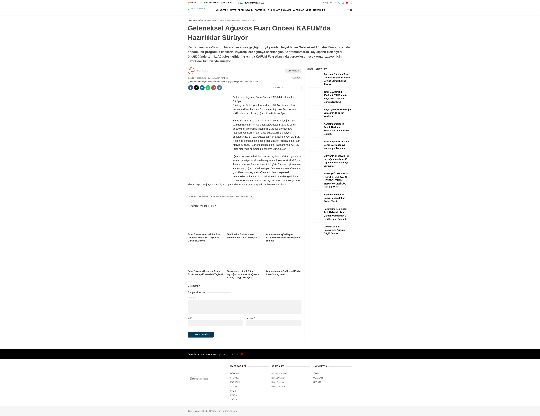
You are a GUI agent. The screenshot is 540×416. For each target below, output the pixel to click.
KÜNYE (316, 373)
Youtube (523, 204)
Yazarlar (514, 33)
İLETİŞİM (317, 382)
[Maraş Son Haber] (197, 8)
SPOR (511, 81)
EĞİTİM (511, 92)
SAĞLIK (511, 87)
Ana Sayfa (515, 15)
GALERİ (196, 3)
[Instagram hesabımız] (343, 3)
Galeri (513, 21)
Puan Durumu (516, 150)
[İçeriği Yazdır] (219, 87)
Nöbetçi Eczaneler (518, 126)
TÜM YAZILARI (293, 71)
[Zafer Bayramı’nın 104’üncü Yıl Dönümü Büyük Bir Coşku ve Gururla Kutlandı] (206, 221)
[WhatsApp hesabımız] (351, 3)
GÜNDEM (512, 70)
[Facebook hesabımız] (335, 3)
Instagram (523, 196)
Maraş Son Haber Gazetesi (223, 411)
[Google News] (293, 88)
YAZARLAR (513, 109)
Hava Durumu (515, 132)
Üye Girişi (514, 45)
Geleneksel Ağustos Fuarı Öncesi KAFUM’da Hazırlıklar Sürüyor (221, 197)
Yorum (191, 298)
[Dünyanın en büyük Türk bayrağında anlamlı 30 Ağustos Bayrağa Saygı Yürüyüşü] (245, 257)
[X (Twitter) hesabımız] (522, 188)
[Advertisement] (209, 137)
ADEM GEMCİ (202, 71)
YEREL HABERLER (517, 115)
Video (512, 27)
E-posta (251, 318)
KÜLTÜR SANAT (515, 98)
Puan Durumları (278, 386)
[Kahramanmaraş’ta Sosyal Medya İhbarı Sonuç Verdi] (284, 257)
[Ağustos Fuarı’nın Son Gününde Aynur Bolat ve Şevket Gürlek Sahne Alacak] (314, 81)
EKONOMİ (513, 104)
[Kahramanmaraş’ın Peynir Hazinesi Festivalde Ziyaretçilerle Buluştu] (284, 221)
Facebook (523, 180)
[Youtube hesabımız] (347, 3)
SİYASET (234, 386)
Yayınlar (513, 57)
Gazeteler (514, 144)
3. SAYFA (512, 76)
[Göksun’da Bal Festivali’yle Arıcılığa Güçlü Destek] (314, 234)
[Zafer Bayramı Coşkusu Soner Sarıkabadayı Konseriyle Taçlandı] (206, 257)
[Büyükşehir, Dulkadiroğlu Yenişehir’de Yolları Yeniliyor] (245, 221)
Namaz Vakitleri (518, 138)
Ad (190, 318)
